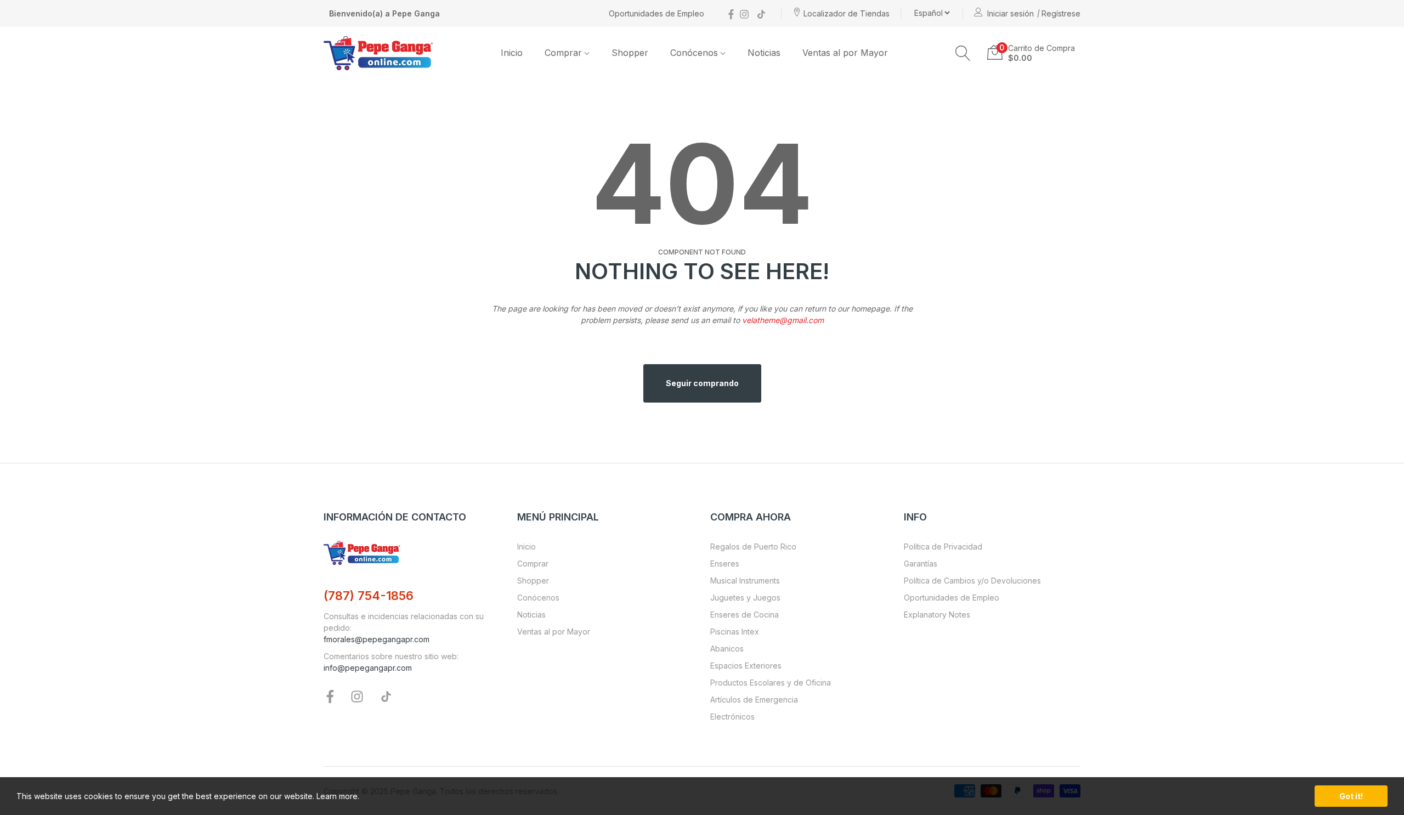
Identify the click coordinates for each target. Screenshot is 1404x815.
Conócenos (538, 597)
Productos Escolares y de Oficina (770, 682)
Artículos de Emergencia (754, 699)
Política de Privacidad (943, 546)
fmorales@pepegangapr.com (376, 639)
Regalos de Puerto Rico (753, 546)
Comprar (532, 563)
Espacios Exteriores (746, 665)
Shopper (533, 580)
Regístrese (1060, 13)
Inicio (526, 546)
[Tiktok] (761, 13)
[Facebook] (731, 13)
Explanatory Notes (937, 614)
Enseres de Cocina (744, 614)
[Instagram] (744, 13)
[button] (963, 53)
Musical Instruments (745, 580)
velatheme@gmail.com (783, 320)
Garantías (920, 563)
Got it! (1351, 796)
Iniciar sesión (1010, 13)
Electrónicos (732, 716)
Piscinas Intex (734, 631)
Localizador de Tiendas (846, 13)
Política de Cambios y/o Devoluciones (972, 580)
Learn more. (337, 796)
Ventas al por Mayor (553, 631)
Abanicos (727, 648)
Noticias (531, 614)
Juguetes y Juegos (745, 597)
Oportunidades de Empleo (656, 13)
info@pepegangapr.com (368, 667)
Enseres (724, 563)
